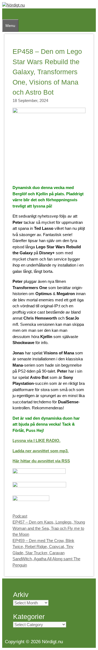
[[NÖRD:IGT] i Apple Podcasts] (39, 472)
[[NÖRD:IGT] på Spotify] (31, 499)
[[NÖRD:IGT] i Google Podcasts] (39, 486)
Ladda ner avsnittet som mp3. (41, 450)
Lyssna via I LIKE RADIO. (36, 440)
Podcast (20, 516)
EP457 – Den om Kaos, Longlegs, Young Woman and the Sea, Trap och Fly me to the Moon (49, 528)
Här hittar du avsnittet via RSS (41, 461)
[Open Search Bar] (5, 14)
